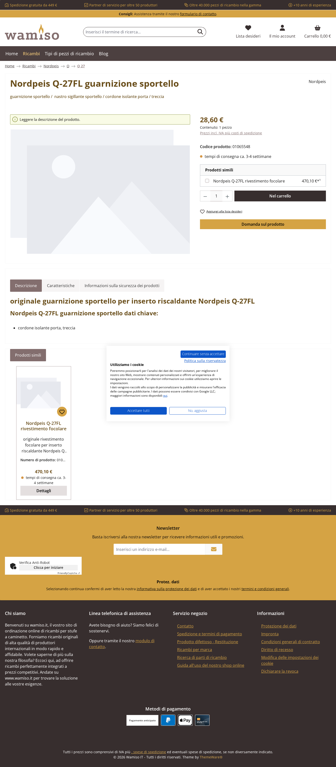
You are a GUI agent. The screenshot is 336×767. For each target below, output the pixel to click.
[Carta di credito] (202, 720)
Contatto (185, 626)
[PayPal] (168, 720)
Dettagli (43, 490)
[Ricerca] (200, 32)
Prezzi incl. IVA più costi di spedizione (231, 133)
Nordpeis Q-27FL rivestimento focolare (249, 181)
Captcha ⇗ (69, 573)
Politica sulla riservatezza (205, 360)
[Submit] (213, 549)
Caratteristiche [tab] (61, 285)
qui (165, 395)
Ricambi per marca (194, 649)
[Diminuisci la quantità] (205, 196)
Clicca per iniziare (48, 567)
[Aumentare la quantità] (227, 196)
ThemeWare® (211, 757)
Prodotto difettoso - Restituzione (207, 641)
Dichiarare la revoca (279, 671)
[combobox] (139, 32)
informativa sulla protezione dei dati (167, 588)
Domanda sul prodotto (263, 224)
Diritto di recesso (277, 649)
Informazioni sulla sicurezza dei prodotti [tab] (122, 285)
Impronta (270, 634)
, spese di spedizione (148, 752)
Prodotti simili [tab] (28, 355)
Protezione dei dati (278, 626)
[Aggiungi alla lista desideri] (62, 412)
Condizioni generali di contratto (290, 641)
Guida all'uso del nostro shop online (210, 665)
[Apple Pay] (185, 720)
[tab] (26, 285)
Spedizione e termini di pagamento (209, 634)
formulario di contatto (198, 14)
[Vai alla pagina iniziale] (32, 32)
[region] (100, 184)
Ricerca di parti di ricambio (202, 657)
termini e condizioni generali (265, 588)
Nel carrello (280, 196)
